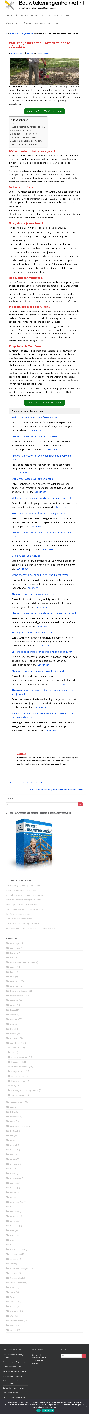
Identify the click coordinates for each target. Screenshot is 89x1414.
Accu (13, 1052)
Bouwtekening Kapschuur (12, 1376)
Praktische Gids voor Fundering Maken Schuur (23, 900)
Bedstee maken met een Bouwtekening (12, 1382)
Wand (12, 1316)
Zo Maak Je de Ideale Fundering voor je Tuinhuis (24, 895)
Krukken (13, 1192)
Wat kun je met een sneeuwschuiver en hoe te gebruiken (43, 498)
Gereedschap (14, 33)
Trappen (13, 1302)
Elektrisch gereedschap (20, 1067)
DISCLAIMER (36, 1355)
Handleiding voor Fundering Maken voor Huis (23, 890)
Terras (12, 1297)
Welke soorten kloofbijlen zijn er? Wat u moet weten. (40, 574)
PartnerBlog (14, 1216)
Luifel (12, 1207)
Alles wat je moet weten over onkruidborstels (36, 594)
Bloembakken (15, 981)
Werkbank (14, 1325)
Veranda (13, 1306)
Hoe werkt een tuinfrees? (24, 137)
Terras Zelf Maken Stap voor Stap (19, 919)
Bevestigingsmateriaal (19, 1057)
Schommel (14, 1259)
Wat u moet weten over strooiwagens (32, 478)
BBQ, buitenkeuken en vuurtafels (22, 962)
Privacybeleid (48, 1410)
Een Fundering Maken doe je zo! (18, 914)
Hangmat (13, 1107)
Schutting (13, 1264)
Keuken (13, 1159)
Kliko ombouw (15, 1178)
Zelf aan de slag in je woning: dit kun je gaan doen (25, 885)
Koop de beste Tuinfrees (24, 144)
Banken (13, 953)
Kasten (12, 1150)
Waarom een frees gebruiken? (27, 140)
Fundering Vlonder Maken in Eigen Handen (22, 904)
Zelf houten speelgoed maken (14, 1397)
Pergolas (13, 1221)
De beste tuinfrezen (22, 130)
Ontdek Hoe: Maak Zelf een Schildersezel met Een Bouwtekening (30, 928)
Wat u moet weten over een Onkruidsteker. (35, 417)
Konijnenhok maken (10, 1393)
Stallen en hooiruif (17, 1283)
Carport (13, 1015)
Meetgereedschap (18, 1081)
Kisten (12, 1173)
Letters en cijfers (16, 1202)
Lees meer (35, 430)
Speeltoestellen (16, 1278)
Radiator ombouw (17, 1249)
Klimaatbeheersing (18, 1076)
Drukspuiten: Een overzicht (26, 555)
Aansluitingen (15, 943)
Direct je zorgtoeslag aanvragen (15, 1362)
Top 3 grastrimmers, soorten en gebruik (34, 632)
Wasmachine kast (16, 1321)
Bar (11, 958)
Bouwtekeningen (16, 996)
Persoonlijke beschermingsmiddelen (24, 1090)
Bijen (12, 972)
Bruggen (13, 1005)
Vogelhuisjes (15, 1311)
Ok (38, 1410)
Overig (13, 1086)
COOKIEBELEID (37, 1360)
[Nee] (86, 1407)
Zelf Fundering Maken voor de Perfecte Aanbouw (24, 909)
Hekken (13, 1112)
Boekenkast (14, 986)
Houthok (13, 1131)
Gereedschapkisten (17, 1102)
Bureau (13, 1010)
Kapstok (13, 1140)
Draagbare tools (17, 1062)
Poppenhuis (14, 1235)
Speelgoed (14, 1273)
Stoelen (13, 1287)
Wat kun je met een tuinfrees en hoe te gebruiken (39, 513)
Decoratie (14, 1019)
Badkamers (14, 948)
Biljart (12, 977)
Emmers (13, 1034)
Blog (58, 23)
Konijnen (13, 1183)
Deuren (13, 1024)
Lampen (13, 1197)
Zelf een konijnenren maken (13, 1388)
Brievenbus (14, 1000)
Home (5, 33)
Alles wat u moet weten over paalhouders (34, 436)
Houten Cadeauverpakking (20, 1126)
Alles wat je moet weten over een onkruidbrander (39, 671)
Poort (12, 1230)
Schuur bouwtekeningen (19, 1268)
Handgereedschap (18, 1071)
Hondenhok (14, 1117)
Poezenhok (14, 1226)
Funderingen (14, 1038)
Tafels (12, 1292)
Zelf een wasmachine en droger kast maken (22, 923)
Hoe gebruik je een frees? (25, 133)
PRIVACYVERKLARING (40, 1358)
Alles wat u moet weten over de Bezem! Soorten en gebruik (44, 613)
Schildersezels (15, 1254)
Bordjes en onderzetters (19, 991)
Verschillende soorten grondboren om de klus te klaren (42, 651)
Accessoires (15, 1048)
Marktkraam (14, 1211)
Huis (11, 1136)
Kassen (13, 1145)
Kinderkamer (15, 1164)
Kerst (12, 1154)
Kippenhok (14, 1169)
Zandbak (13, 1330)
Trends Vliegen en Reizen (12, 1367)
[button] (44, 111)
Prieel (12, 1240)
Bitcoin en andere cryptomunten (15, 1371)
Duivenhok (14, 1029)
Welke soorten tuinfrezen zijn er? (28, 126)
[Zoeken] (80, 804)
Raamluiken (14, 1245)
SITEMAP (35, 1363)
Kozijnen (13, 1188)
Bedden (13, 967)
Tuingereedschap (27, 33)
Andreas (30, 53)
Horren (12, 1121)
